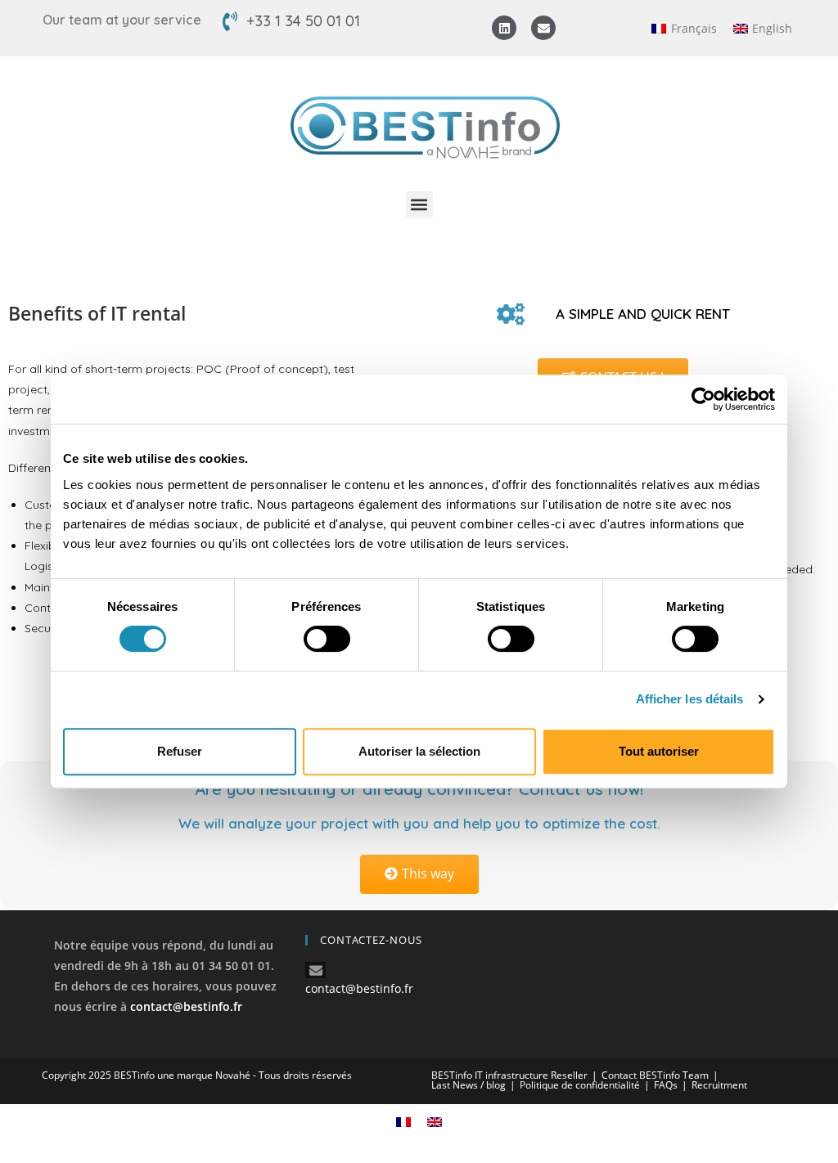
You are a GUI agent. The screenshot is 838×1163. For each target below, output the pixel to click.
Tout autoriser (659, 751)
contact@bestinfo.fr (186, 1006)
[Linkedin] (504, 28)
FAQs (666, 1085)
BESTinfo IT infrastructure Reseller (509, 1075)
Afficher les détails (690, 699)
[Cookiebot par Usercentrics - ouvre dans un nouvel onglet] (703, 399)
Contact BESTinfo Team (655, 1075)
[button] (419, 204)
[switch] (327, 639)
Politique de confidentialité (580, 1085)
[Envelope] (543, 28)
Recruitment (719, 1085)
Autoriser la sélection (419, 751)
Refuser (179, 751)
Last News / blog (468, 1085)
